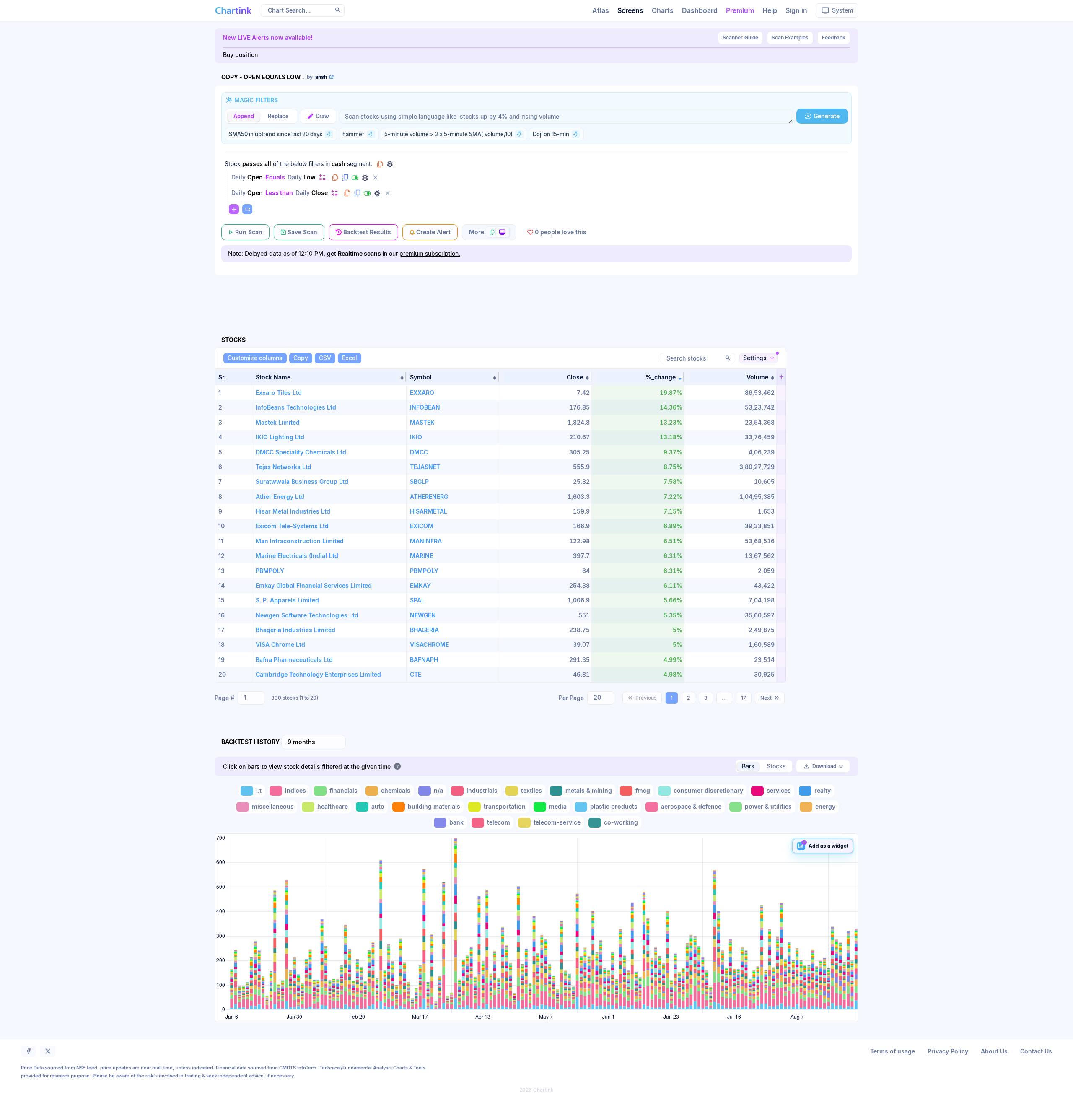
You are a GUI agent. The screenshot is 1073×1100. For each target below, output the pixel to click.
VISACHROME (429, 644)
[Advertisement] (536, 296)
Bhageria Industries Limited (295, 629)
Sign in (796, 10)
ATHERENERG (429, 496)
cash (338, 163)
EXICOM (421, 525)
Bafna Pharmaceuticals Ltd (294, 659)
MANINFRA (426, 541)
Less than (279, 192)
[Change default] (322, 177)
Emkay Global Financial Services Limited (314, 585)
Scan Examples (790, 37)
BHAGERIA (424, 629)
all (267, 163)
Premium (740, 10)
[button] (329, 377)
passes (252, 163)
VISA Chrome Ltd (280, 644)
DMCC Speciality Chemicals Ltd (301, 452)
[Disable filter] (355, 177)
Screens (630, 10)
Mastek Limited (278, 422)
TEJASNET (425, 466)
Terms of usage (892, 1051)
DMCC (419, 452)
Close (319, 192)
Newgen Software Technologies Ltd (307, 615)
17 (743, 698)
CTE (415, 674)
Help (769, 10)
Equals (275, 177)
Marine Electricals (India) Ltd (297, 555)
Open (255, 177)
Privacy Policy (948, 1051)
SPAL (417, 600)
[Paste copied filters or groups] (247, 209)
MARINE (421, 555)
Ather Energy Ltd (280, 496)
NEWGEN (423, 615)
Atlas (600, 10)
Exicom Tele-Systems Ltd (292, 525)
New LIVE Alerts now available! (268, 37)
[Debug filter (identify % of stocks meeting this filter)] (365, 177)
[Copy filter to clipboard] (335, 177)
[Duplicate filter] (345, 177)
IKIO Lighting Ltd (280, 437)
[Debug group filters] (389, 164)
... (724, 698)
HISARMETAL (428, 511)
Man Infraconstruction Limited (300, 541)
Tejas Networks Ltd (283, 466)
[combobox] (251, 698)
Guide (740, 37)
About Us (994, 1051)
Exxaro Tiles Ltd (279, 392)
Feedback (833, 37)
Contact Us (1036, 1051)
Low (309, 177)
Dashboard (700, 10)
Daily (238, 177)
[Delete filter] (375, 177)
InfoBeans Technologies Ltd (296, 407)
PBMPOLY (270, 570)
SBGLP (419, 481)
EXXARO (422, 392)
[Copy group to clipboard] (379, 164)
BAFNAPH (424, 659)
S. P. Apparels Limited (287, 600)
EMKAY (420, 585)
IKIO (416, 437)
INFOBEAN (425, 407)
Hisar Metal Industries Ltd (293, 511)
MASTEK (422, 422)
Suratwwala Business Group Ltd (302, 481)
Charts (663, 10)
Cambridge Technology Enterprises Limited (318, 674)
